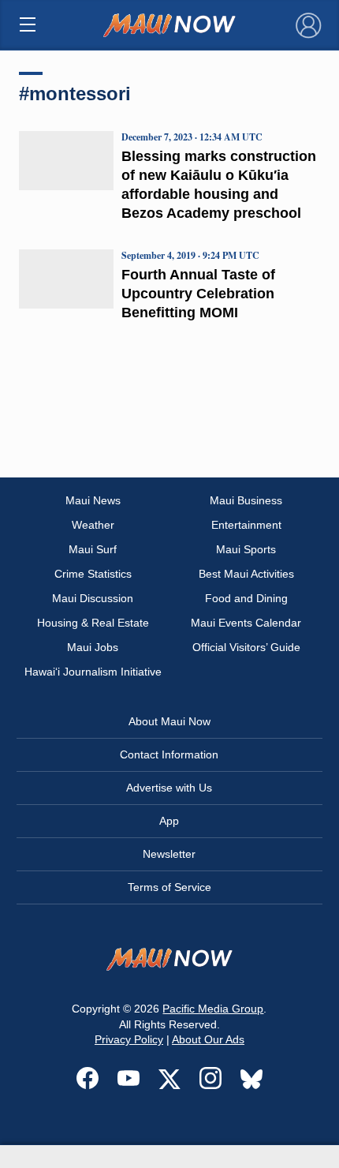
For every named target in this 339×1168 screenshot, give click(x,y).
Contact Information (169, 754)
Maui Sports (246, 549)
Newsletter (169, 854)
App (169, 820)
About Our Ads (208, 1039)
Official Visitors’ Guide (246, 647)
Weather (93, 524)
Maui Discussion (92, 598)
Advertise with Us (169, 787)
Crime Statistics (93, 573)
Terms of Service (169, 887)
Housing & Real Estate (93, 622)
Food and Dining (246, 598)
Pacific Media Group (212, 1008)
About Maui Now (169, 721)
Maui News (93, 500)
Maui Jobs (92, 647)
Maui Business (246, 500)
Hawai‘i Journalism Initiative (93, 671)
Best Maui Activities (246, 573)
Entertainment (246, 524)
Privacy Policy (129, 1039)
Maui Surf (93, 549)
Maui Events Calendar (246, 622)
